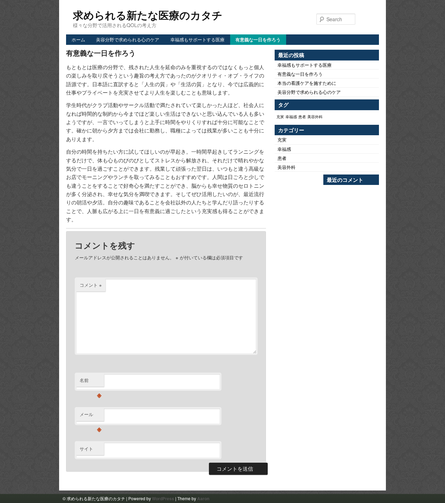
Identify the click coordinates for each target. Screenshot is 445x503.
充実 (280, 116)
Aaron (203, 498)
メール (91, 416)
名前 (91, 382)
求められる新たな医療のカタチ (147, 14)
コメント (91, 285)
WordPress (163, 498)
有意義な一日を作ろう (258, 39)
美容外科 (315, 116)
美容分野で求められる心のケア (127, 39)
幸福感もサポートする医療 (197, 39)
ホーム (78, 39)
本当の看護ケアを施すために (306, 83)
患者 (302, 116)
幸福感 (291, 116)
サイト (86, 448)
